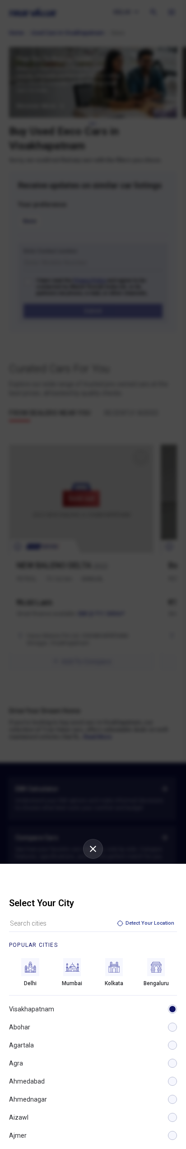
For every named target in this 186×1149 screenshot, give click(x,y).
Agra (16, 1063)
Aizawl (18, 1117)
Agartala (21, 1045)
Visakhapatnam (31, 1009)
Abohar (19, 1027)
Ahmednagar (28, 1099)
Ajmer (18, 1135)
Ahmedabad (27, 1081)
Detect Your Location (150, 923)
